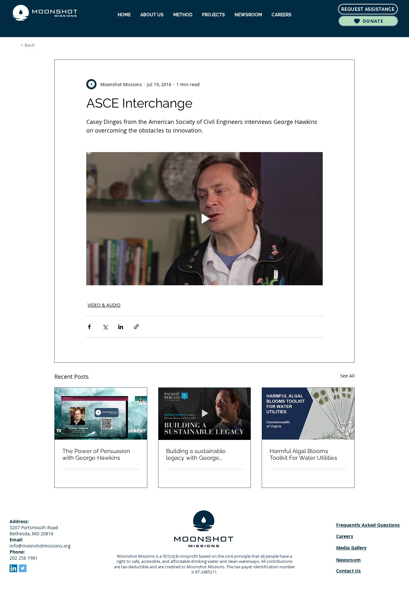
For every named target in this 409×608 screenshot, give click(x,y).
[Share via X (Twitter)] (105, 327)
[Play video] (204, 218)
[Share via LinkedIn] (121, 327)
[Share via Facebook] (89, 327)
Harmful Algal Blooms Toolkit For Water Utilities (303, 454)
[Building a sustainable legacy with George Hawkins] (204, 414)
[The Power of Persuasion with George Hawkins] (101, 414)
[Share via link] (136, 327)
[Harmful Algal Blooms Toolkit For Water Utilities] (308, 414)
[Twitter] (23, 568)
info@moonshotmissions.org (40, 546)
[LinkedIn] (13, 568)
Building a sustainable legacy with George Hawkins (196, 454)
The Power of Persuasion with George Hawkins (96, 454)
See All (347, 376)
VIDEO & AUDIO (104, 305)
